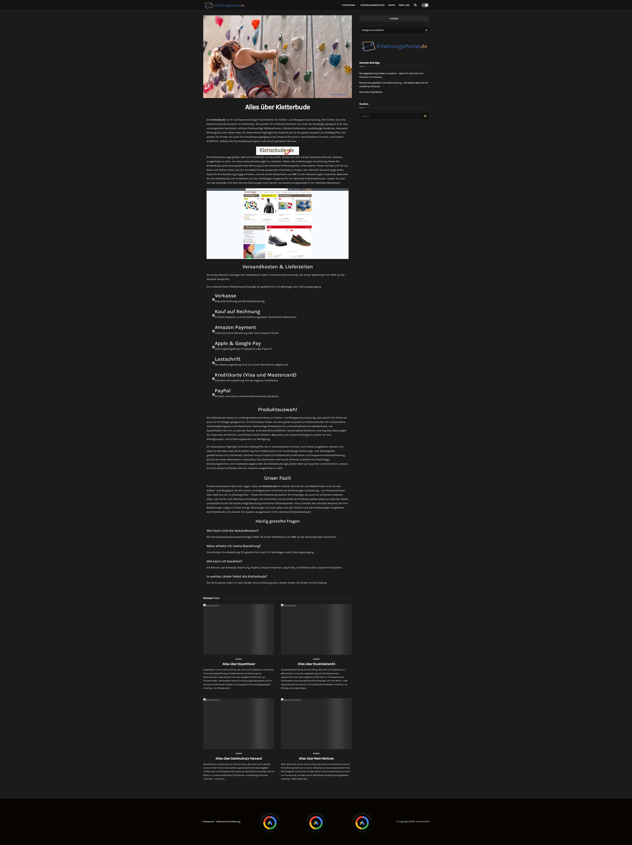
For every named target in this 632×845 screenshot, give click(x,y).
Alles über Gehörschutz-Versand (239, 758)
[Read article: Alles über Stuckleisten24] (316, 629)
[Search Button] (415, 5)
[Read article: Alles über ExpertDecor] (238, 629)
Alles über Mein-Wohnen (316, 758)
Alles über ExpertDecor (239, 664)
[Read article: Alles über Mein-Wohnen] (316, 723)
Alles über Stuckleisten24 (316, 664)
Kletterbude (218, 119)
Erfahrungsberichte (373, 5)
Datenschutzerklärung (228, 821)
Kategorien (348, 5)
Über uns (404, 5)
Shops (391, 5)
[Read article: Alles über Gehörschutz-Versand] (238, 723)
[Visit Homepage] (270, 5)
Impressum (208, 821)
